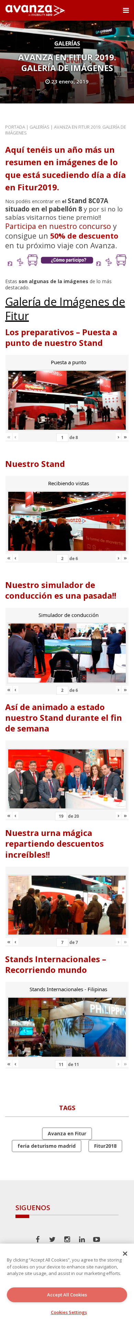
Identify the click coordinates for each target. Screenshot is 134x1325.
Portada (15, 127)
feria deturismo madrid (47, 1146)
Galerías (67, 43)
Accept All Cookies (67, 1295)
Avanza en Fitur (67, 1133)
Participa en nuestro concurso (58, 226)
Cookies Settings (69, 1312)
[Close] (125, 1254)
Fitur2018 (105, 1146)
